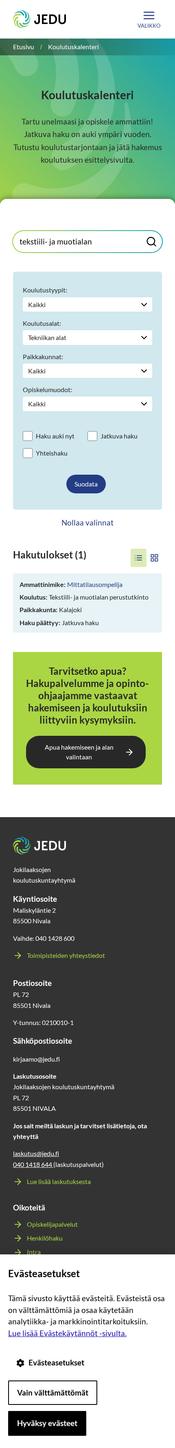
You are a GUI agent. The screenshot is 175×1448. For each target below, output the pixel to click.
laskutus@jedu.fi (36, 1153)
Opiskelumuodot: (47, 389)
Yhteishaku (52, 453)
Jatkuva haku (119, 436)
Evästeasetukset (56, 1362)
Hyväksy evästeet (47, 1423)
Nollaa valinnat (87, 522)
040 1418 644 (33, 1164)
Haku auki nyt (55, 436)
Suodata (86, 484)
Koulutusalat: (42, 323)
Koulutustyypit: (45, 290)
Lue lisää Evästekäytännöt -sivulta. (67, 1333)
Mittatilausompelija (94, 584)
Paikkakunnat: (43, 356)
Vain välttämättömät (52, 1392)
